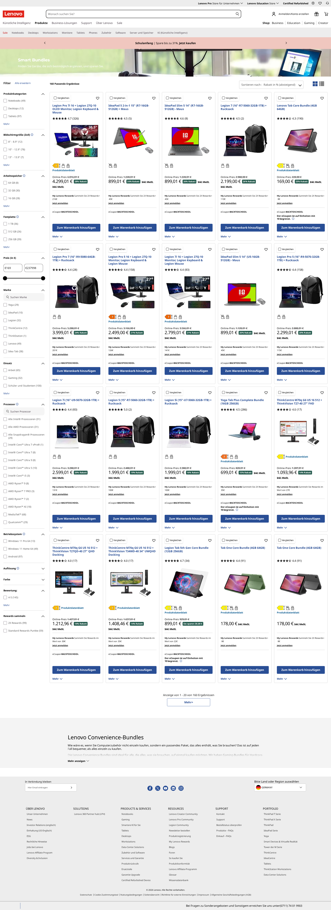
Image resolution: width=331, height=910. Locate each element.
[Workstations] (59, 33)
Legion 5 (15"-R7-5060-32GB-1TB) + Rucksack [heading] (131, 401)
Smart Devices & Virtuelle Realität (281, 841)
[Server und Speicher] (155, 33)
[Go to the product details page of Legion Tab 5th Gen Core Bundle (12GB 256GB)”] (189, 583)
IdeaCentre (269, 858)
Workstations (128, 841)
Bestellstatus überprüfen (229, 825)
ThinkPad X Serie (272, 819)
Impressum (203, 894)
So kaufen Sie (176, 858)
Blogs (172, 847)
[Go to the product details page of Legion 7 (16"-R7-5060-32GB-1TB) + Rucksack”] (245, 140)
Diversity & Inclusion (37, 858)
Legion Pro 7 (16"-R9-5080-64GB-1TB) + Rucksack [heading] (74, 258)
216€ (54, 199)
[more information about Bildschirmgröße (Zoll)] (31, 134)
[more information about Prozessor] (16, 404)
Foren (172, 852)
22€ (176, 641)
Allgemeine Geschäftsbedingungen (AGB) (231, 894)
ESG (29, 836)
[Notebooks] (25, 33)
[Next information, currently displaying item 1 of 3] (286, 43)
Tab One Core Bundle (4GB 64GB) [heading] (243, 548)
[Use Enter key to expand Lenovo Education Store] (277, 3)
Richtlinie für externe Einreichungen (179, 894)
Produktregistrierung (180, 836)
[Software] (127, 33)
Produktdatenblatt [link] (63, 170)
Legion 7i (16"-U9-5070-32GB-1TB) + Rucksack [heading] (75, 401)
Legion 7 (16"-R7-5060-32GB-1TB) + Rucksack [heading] (244, 107)
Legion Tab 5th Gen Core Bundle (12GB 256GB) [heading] (186, 549)
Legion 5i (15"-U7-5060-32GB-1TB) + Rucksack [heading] (188, 401)
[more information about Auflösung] (17, 568)
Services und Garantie (133, 858)
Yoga (266, 836)
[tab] (315, 83)
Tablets (125, 830)
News (29, 819)
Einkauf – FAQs (223, 836)
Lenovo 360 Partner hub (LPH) (89, 814)
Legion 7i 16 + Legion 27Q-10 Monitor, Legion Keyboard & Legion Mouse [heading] (184, 260)
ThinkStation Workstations (277, 869)
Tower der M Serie (273, 847)
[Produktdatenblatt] (56, 167)
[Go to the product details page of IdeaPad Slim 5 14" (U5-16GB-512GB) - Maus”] (245, 292)
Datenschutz (86, 894)
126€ (110, 350)
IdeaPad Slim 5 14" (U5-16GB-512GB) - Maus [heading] (240, 258)
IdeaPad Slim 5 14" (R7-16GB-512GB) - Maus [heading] (184, 107)
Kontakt (220, 814)
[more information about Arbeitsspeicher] (23, 175)
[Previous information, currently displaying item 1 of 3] (45, 43)
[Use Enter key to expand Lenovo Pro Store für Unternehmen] (241, 3)
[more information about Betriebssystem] (23, 534)
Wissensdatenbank (178, 880)
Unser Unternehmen (37, 814)
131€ (54, 490)
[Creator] (329, 23)
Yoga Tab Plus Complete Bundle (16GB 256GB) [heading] (242, 401)
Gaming (126, 819)
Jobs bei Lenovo (35, 847)
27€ (288, 490)
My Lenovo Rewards (179, 841)
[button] (313, 3)
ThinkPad (268, 825)
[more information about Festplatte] (17, 217)
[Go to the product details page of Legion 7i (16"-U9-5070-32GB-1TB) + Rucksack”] (76, 431)
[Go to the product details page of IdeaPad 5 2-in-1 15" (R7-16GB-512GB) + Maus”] (132, 140)
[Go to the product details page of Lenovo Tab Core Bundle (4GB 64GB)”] (301, 140)
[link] (327, 4)
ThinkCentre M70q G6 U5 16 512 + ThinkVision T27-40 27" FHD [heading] (299, 401)
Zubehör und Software (133, 852)
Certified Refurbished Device (136, 880)
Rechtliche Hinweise (37, 841)
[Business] (284, 23)
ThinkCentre (270, 852)
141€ (167, 350)
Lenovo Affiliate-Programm (183, 869)
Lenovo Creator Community (183, 814)
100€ (110, 490)
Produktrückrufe (130, 863)
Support (220, 819)
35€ (223, 490)
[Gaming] (315, 23)
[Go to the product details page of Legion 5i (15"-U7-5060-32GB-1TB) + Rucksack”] (189, 431)
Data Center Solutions (133, 847)
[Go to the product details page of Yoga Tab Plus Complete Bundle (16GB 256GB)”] (245, 431)
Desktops (126, 836)
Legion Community (179, 825)
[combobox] (140, 14)
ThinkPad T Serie (272, 814)
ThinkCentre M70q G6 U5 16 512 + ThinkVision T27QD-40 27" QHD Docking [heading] (75, 551)
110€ (223, 199)
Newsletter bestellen (179, 830)
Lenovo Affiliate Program (39, 852)
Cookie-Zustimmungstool (106, 894)
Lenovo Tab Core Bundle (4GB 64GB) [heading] (297, 107)
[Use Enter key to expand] (311, 14)
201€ (54, 350)
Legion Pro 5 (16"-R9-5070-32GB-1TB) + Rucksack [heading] (298, 258)
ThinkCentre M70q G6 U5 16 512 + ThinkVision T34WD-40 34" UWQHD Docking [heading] (132, 551)
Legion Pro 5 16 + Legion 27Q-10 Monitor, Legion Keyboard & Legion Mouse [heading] (129, 260)
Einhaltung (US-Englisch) (39, 830)
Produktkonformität (179, 863)
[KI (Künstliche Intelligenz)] (189, 33)
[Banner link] (165, 43)
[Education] (301, 23)
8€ (279, 199)
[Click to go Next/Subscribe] (71, 787)
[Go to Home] (13, 14)
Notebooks (127, 814)
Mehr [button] (6, 124)
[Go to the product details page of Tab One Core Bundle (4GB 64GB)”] (245, 583)
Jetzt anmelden (60, 203)
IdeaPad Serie (271, 830)
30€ (64, 641)
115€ (279, 350)
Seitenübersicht (151, 894)
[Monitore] (74, 33)
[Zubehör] (113, 33)
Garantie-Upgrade (131, 874)
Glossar (173, 874)
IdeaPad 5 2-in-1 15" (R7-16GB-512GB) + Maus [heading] (128, 107)
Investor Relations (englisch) (41, 825)
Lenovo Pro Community (181, 819)
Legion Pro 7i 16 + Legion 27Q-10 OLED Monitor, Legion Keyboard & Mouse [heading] (75, 109)
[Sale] (9, 33)
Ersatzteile (127, 869)
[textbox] (280, 787)
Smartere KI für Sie (131, 825)
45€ (110, 199)
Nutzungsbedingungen (131, 894)
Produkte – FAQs (224, 830)
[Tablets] (86, 33)
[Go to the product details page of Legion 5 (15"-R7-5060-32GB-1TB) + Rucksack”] (132, 431)
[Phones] (99, 33)
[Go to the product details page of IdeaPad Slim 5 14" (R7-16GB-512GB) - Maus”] (189, 140)
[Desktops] (40, 33)
